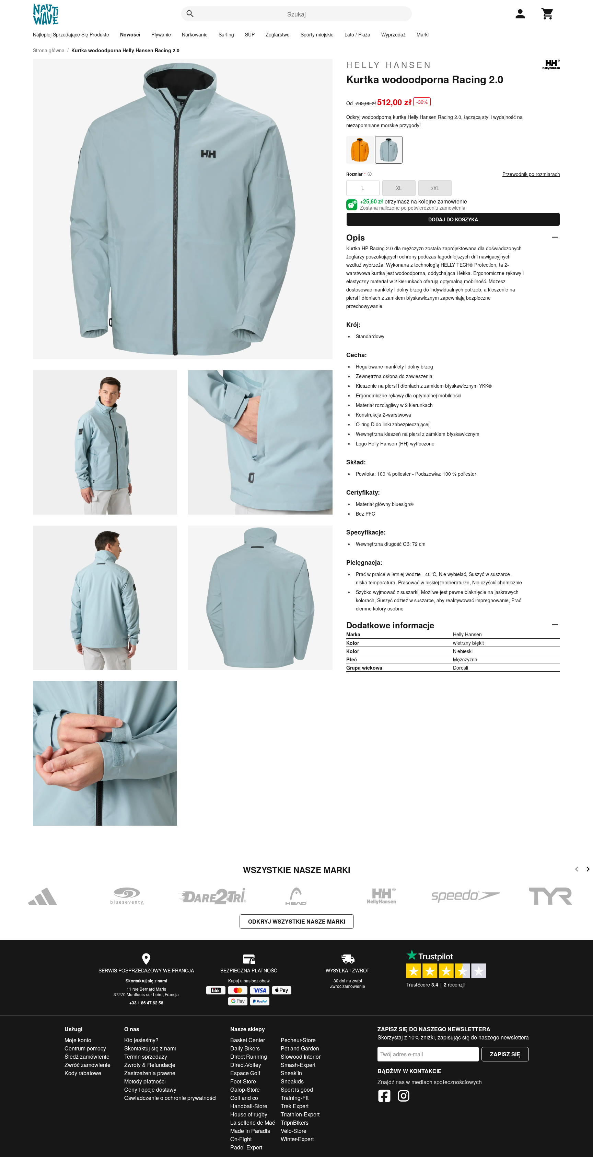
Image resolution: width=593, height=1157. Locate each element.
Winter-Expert (297, 1139)
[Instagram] (403, 1097)
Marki (423, 34)
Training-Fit (295, 1098)
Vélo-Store (293, 1131)
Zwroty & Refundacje (149, 1065)
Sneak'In (291, 1073)
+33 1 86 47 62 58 (146, 1003)
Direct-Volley (245, 1065)
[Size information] (369, 174)
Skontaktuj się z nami (146, 980)
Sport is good (297, 1089)
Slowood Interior (301, 1056)
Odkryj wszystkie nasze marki (296, 921)
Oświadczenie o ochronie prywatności (170, 1098)
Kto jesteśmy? (141, 1040)
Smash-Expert (298, 1065)
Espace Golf (245, 1073)
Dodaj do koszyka (453, 219)
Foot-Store (243, 1081)
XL (399, 188)
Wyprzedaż (393, 34)
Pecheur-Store (298, 1040)
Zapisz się (505, 1054)
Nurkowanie (195, 34)
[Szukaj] (190, 13)
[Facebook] (384, 1097)
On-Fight (241, 1139)
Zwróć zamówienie (347, 986)
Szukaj (296, 13)
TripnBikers (295, 1122)
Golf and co (244, 1098)
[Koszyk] (548, 14)
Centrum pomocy (85, 1048)
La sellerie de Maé (252, 1122)
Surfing (226, 34)
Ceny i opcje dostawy (150, 1089)
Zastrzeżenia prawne (149, 1073)
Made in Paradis (250, 1131)
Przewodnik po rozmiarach (531, 173)
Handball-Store (248, 1106)
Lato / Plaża (357, 34)
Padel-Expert (246, 1147)
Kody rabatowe (83, 1073)
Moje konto (78, 1040)
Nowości (130, 34)
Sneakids (292, 1081)
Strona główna (49, 50)
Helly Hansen (389, 64)
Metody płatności (145, 1081)
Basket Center (247, 1040)
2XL (435, 188)
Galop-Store (245, 1089)
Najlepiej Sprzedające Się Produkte (71, 34)
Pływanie (161, 34)
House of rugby (248, 1114)
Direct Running (248, 1056)
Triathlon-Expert (300, 1114)
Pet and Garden (300, 1048)
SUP (250, 34)
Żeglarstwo (278, 34)
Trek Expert (295, 1106)
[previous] (577, 870)
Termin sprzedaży (145, 1056)
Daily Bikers (245, 1048)
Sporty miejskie (317, 34)
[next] (588, 870)
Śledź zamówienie (87, 1056)
